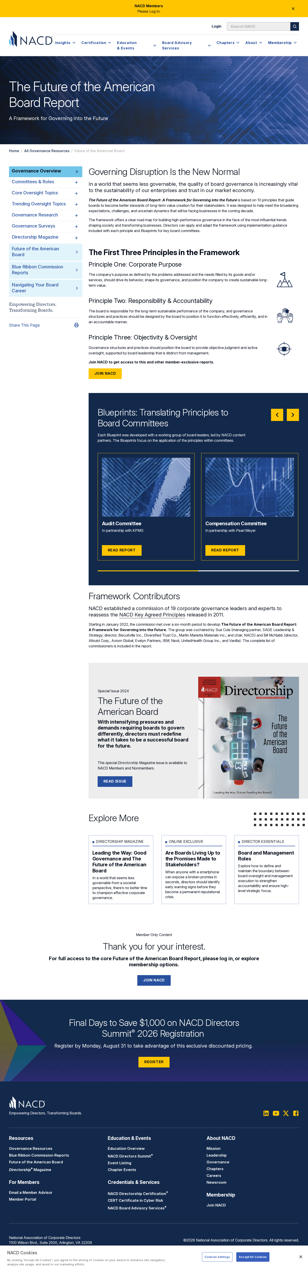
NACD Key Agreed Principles (152, 615)
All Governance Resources (46, 151)
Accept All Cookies (253, 1257)
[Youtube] (276, 1113)
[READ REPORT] (146, 487)
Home (14, 151)
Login (216, 26)
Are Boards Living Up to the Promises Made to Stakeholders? (192, 859)
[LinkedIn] (266, 1113)
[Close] (301, 1257)
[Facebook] (296, 1113)
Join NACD (105, 373)
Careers (214, 1175)
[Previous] (277, 415)
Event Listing (119, 1163)
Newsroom (216, 1182)
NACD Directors (130, 1156)
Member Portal (22, 1199)
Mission (214, 1148)
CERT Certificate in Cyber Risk (135, 1200)
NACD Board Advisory (137, 1208)
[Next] (293, 415)
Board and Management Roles (266, 856)
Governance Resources (30, 1148)
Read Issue (114, 781)
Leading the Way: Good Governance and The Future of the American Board (119, 862)
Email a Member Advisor (31, 1192)
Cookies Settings (217, 1257)
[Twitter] (286, 1113)
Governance (218, 1162)
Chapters (215, 1169)
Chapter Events (122, 1169)
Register (154, 1062)
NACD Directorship (138, 1193)
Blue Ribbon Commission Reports (39, 1155)
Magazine (30, 1169)
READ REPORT (122, 550)
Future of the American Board (36, 1162)
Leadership (217, 1155)
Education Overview (126, 1148)
